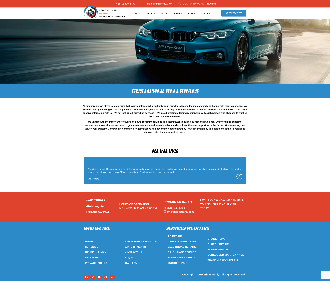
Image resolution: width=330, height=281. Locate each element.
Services (150, 13)
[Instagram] (92, 277)
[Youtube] (99, 277)
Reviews (192, 13)
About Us (178, 13)
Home (138, 13)
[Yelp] (112, 277)
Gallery (164, 13)
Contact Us (207, 13)
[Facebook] (86, 277)
